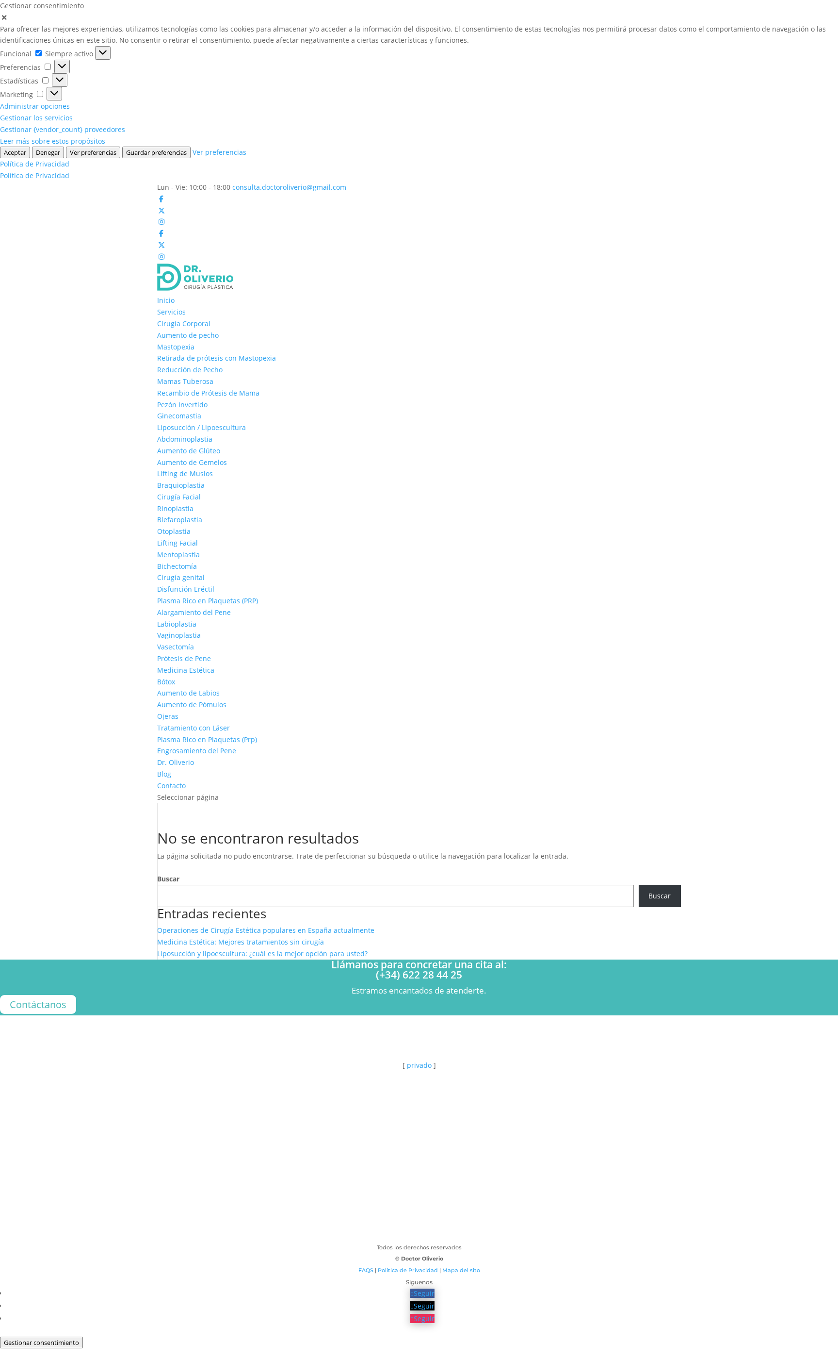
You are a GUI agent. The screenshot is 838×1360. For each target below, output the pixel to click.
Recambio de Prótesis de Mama (208, 393)
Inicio (166, 300)
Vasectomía (175, 646)
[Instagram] (161, 221)
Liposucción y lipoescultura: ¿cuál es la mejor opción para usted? (262, 953)
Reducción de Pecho (190, 369)
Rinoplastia (175, 508)
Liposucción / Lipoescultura (201, 427)
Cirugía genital (181, 577)
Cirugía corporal (419, 1180)
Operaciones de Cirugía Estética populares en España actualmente (265, 930)
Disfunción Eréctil (185, 589)
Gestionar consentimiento (41, 1342)
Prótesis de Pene (184, 658)
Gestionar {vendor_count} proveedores (62, 129)
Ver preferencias (93, 152)
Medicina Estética (185, 670)
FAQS (365, 1270)
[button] (419, 17)
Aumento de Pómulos (191, 704)
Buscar (168, 878)
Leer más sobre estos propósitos (52, 141)
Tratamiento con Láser (193, 727)
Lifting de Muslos (185, 473)
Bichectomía (177, 566)
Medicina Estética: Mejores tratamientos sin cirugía (240, 941)
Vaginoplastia (179, 635)
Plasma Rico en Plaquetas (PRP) (207, 600)
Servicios (171, 311)
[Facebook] (161, 198)
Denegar (48, 152)
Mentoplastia (178, 554)
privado (419, 1065)
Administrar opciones (35, 106)
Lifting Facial (177, 542)
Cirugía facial (419, 1199)
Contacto (171, 785)
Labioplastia (176, 624)
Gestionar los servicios (36, 117)
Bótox (166, 681)
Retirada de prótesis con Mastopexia (216, 358)
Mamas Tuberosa (185, 381)
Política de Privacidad (34, 163)
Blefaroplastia (179, 519)
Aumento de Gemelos (192, 462)
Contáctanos (38, 1004)
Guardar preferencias (156, 152)
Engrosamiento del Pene (196, 750)
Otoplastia (174, 531)
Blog (164, 774)
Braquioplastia (181, 485)
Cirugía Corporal (183, 323)
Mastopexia (175, 346)
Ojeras (167, 716)
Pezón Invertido (182, 404)
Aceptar (15, 152)
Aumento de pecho (188, 335)
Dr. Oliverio (175, 762)
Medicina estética (419, 1236)
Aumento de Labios (188, 692)
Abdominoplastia (184, 439)
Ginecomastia (179, 415)
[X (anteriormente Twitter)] (161, 210)
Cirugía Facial (179, 496)
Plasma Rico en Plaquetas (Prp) (207, 739)
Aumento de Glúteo (188, 450)
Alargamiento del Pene (194, 612)
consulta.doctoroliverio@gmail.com (87, 1102)
